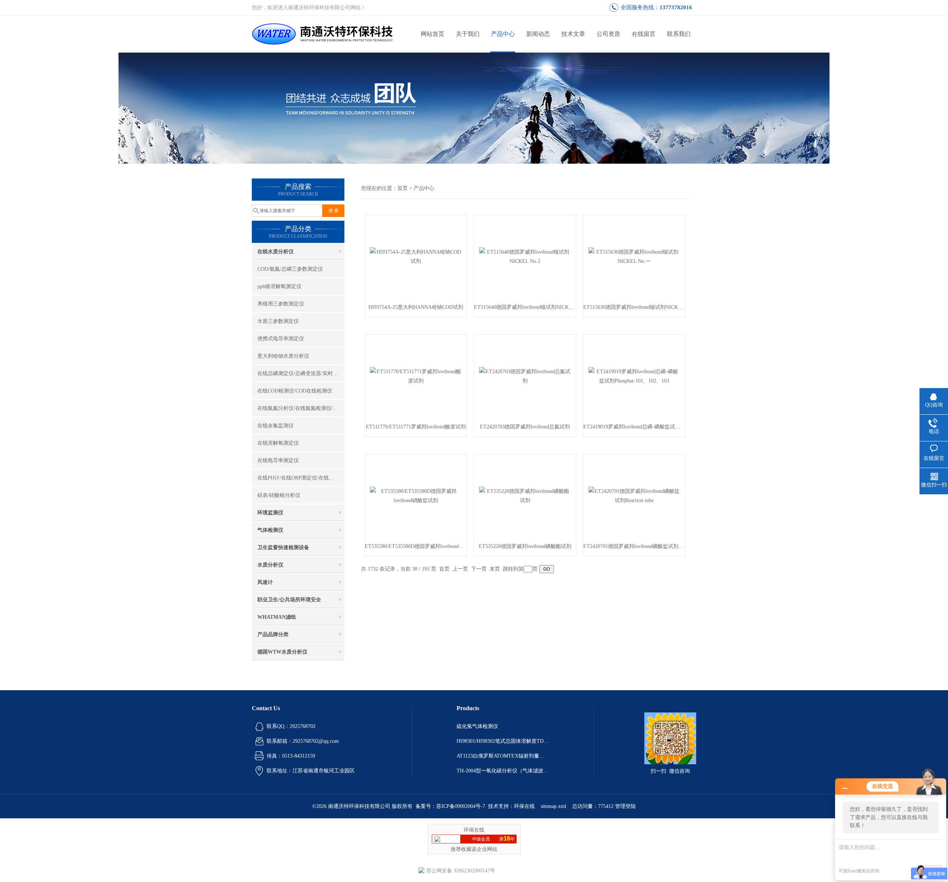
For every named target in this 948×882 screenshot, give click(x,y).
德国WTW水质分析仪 (282, 652)
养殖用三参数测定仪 (280, 304)
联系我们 (679, 34)
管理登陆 (625, 806)
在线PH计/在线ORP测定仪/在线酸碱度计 (300, 478)
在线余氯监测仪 (275, 425)
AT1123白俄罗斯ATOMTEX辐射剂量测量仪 (503, 756)
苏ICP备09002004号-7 (460, 806)
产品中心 (503, 34)
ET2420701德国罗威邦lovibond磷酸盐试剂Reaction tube (634, 546)
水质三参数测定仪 (278, 321)
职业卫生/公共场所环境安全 (289, 599)
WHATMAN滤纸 (276, 617)
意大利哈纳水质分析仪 (283, 356)
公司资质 (608, 34)
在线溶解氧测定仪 (278, 443)
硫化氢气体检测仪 (477, 726)
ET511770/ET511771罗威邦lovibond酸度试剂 (416, 427)
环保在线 (524, 806)
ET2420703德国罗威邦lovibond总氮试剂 (525, 427)
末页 (495, 569)
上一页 (460, 569)
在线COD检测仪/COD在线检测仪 (294, 391)
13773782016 (676, 7)
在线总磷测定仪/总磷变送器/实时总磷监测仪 (300, 373)
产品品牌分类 (272, 634)
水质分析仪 (270, 565)
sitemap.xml (553, 806)
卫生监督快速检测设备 (283, 547)
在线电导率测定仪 (278, 460)
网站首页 (432, 34)
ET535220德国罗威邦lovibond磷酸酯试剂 (525, 546)
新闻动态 (538, 34)
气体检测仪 (270, 530)
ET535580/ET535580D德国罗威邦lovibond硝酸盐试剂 (416, 546)
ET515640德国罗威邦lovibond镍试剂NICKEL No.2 (525, 307)
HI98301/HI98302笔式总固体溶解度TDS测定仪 (503, 741)
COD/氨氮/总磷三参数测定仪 (290, 269)
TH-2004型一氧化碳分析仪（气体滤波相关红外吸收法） (503, 771)
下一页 (479, 569)
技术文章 (573, 34)
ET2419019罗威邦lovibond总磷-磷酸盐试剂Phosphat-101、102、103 (634, 427)
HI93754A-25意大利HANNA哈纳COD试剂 (415, 307)
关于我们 (468, 34)
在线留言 (643, 34)
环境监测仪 (270, 512)
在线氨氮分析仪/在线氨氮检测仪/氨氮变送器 (300, 408)
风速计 (265, 582)
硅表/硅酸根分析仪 (278, 495)
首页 (402, 188)
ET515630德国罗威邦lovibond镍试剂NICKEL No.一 (634, 307)
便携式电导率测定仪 (280, 338)
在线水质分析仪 (275, 251)
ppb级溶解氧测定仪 (279, 286)
